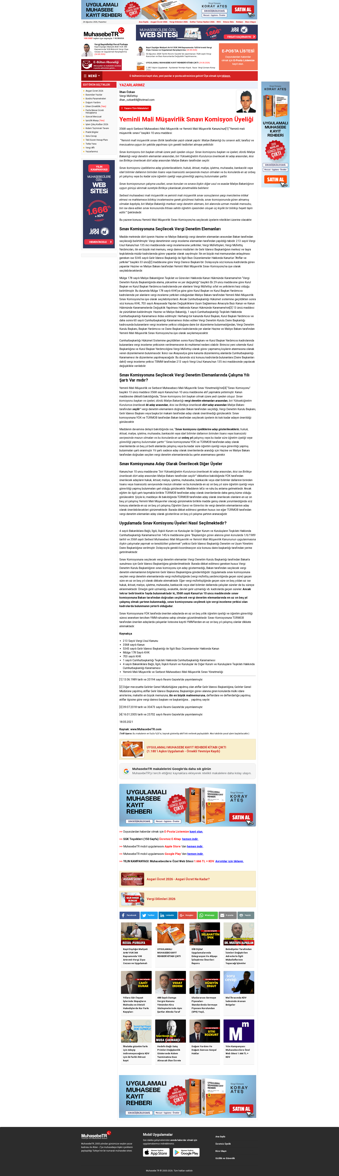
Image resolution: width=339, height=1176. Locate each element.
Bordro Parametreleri (96, 98)
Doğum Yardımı (93, 102)
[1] (226, 128)
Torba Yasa (91, 144)
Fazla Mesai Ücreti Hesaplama (95, 111)
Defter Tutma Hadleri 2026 (202, 22)
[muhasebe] (104, 39)
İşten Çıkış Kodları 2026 (97, 124)
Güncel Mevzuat (94, 116)
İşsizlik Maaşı (95, 120)
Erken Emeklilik (96, 106)
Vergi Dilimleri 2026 (179, 22)
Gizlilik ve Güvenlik (225, 1158)
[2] (150, 262)
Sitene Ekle (228, 22)
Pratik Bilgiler (92, 132)
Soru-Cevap (91, 136)
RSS (219, 22)
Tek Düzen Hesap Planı (97, 140)
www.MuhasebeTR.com (145, 729)
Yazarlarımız (92, 151)
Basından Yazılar (94, 95)
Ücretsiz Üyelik (223, 1144)
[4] (225, 388)
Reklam (239, 22)
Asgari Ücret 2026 (159, 22)
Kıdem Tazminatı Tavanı (97, 128)
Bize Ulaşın (250, 22)
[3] (231, 307)
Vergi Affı (90, 147)
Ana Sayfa (143, 22)
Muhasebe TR (152, 1170)
